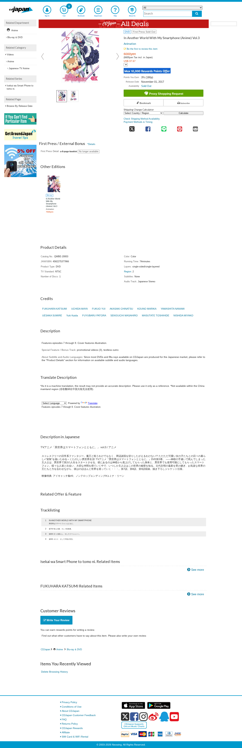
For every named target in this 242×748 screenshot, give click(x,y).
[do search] (197, 14)
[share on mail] (195, 128)
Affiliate (66, 732)
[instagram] (143, 717)
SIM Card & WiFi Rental (75, 736)
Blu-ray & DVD (74, 649)
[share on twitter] (132, 128)
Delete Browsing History (54, 671)
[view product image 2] (73, 96)
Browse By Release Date (19, 106)
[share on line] (164, 128)
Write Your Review (57, 620)
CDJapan (45, 649)
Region (127, 271)
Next (117, 56)
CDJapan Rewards (72, 728)
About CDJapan (70, 711)
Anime (59, 649)
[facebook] (134, 717)
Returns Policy (70, 723)
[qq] (164, 717)
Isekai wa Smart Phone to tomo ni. (20, 87)
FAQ (64, 719)
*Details (91, 144)
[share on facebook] (148, 128)
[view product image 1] (61, 96)
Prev (43, 56)
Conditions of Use (71, 706)
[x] (125, 716)
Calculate (183, 113)
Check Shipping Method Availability (142, 119)
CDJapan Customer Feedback (79, 715)
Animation (130, 43)
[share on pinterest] (179, 128)
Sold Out (146, 85)
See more (197, 569)
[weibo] (153, 717)
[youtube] (174, 716)
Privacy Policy (69, 702)
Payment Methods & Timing (138, 122)
